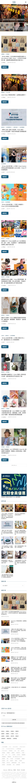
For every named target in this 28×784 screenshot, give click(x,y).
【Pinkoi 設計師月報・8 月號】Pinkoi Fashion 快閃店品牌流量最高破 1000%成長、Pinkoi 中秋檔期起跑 (13, 168)
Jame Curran (15, 746)
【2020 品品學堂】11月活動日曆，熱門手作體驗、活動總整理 (7, 547)
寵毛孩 (17, 736)
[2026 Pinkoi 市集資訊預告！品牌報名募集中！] (21, 508)
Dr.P (3, 172)
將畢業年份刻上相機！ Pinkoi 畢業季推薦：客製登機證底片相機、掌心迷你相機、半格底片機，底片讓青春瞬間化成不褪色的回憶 (13, 281)
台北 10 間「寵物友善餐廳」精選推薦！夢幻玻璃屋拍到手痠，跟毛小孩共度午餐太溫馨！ (20, 532)
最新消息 (2, 127)
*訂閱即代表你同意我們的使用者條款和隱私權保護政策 (13, 723)
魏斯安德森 (18, 764)
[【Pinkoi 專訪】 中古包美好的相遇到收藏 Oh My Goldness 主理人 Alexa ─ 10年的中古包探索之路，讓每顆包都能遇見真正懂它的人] (7, 508)
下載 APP (18, 770)
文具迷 (12, 733)
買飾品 (7, 731)
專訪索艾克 (18, 752)
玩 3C (17, 733)
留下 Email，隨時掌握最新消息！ (8, 713)
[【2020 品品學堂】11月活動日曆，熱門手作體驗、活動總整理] (7, 540)
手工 (9, 754)
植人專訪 (18, 754)
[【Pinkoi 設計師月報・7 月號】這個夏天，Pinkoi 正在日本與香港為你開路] (5, 649)
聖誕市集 (11, 760)
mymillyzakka (22, 746)
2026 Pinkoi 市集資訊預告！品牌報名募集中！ (14, 19)
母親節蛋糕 (9, 756)
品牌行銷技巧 (15, 127)
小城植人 (23, 752)
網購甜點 (23, 758)
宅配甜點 (8, 752)
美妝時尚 (7, 315)
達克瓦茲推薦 (9, 764)
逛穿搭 (12, 731)
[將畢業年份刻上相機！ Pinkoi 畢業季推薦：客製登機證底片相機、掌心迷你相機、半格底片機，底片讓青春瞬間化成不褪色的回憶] (5, 669)
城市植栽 (3, 752)
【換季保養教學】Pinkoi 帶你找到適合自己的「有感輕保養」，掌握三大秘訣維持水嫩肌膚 (20, 562)
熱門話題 (7, 238)
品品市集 (22, 750)
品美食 (2, 736)
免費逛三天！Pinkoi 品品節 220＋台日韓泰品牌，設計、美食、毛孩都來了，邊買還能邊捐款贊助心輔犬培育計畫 (13, 242)
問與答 (14, 770)
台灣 (18, 750)
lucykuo (4, 285)
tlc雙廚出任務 (18, 748)
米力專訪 (11, 758)
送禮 (19, 762)
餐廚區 (7, 733)
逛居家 (2, 733)
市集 (2, 754)
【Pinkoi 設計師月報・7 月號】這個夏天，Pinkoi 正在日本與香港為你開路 (18, 649)
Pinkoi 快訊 (8, 92)
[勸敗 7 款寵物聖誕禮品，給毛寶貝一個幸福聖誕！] (21, 540)
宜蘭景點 (13, 752)
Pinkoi (4, 62)
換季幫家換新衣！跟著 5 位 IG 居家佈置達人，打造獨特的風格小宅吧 (7, 561)
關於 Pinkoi (10, 770)
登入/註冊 (23, 770)
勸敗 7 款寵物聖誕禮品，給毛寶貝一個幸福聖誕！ (20, 547)
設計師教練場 (22, 127)
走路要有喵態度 (14, 762)
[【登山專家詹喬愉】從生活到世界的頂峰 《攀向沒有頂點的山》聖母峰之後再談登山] (7, 569)
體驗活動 (9, 738)
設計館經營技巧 (8, 127)
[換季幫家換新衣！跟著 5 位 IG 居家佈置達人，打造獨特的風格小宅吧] (7, 555)
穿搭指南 (7, 54)
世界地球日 (10, 750)
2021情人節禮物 (4, 746)
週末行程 (23, 762)
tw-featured (4, 750)
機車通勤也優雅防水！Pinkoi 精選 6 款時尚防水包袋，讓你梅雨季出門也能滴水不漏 (18, 696)
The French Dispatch (10, 748)
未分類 (2, 202)
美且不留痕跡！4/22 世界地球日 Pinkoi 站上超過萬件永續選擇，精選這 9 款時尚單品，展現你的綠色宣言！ (13, 451)
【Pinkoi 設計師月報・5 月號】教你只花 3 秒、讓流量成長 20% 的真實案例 (13, 688)
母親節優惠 (23, 754)
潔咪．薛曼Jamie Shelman (17, 756)
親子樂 (12, 736)
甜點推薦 (3, 758)
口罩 (15, 750)
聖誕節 (16, 760)
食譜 (13, 764)
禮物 (7, 758)
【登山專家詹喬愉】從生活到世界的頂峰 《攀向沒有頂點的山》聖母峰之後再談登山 (7, 576)
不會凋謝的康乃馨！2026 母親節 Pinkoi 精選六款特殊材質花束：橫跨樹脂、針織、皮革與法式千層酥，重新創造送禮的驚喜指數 (13, 412)
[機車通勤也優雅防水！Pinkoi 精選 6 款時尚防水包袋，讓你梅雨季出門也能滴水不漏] (5, 697)
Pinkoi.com (5, 770)
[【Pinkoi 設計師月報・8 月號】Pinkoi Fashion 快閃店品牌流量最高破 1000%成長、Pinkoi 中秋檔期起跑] (5, 640)
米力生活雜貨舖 (17, 758)
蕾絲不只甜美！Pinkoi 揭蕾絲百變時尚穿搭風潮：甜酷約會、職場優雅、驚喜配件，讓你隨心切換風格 (13, 319)
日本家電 (13, 754)
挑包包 (2, 731)
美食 (7, 760)
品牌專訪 (2, 54)
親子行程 (8, 762)
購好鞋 (17, 731)
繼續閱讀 (4, 67)
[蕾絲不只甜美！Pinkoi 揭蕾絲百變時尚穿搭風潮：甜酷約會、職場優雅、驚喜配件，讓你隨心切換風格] (5, 680)
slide (3, 748)
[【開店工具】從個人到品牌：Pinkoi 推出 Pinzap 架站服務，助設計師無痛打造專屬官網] (7, 525)
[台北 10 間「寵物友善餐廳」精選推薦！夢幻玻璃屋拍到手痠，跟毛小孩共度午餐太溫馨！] (21, 525)
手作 (6, 754)
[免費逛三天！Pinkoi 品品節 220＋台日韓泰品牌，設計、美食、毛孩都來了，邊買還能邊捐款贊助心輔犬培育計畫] (5, 659)
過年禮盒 (3, 764)
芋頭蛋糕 (3, 762)
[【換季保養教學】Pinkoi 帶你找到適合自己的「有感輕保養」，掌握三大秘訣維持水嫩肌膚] (21, 555)
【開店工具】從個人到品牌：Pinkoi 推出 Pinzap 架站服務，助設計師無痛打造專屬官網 (7, 532)
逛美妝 (7, 736)
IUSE (10, 746)
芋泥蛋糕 (20, 760)
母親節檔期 (4, 756)
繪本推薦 (3, 760)
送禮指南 (7, 408)
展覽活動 (2, 92)
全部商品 (15, 738)
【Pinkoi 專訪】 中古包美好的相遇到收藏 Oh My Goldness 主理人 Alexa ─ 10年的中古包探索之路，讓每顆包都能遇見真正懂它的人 (6, 26)
